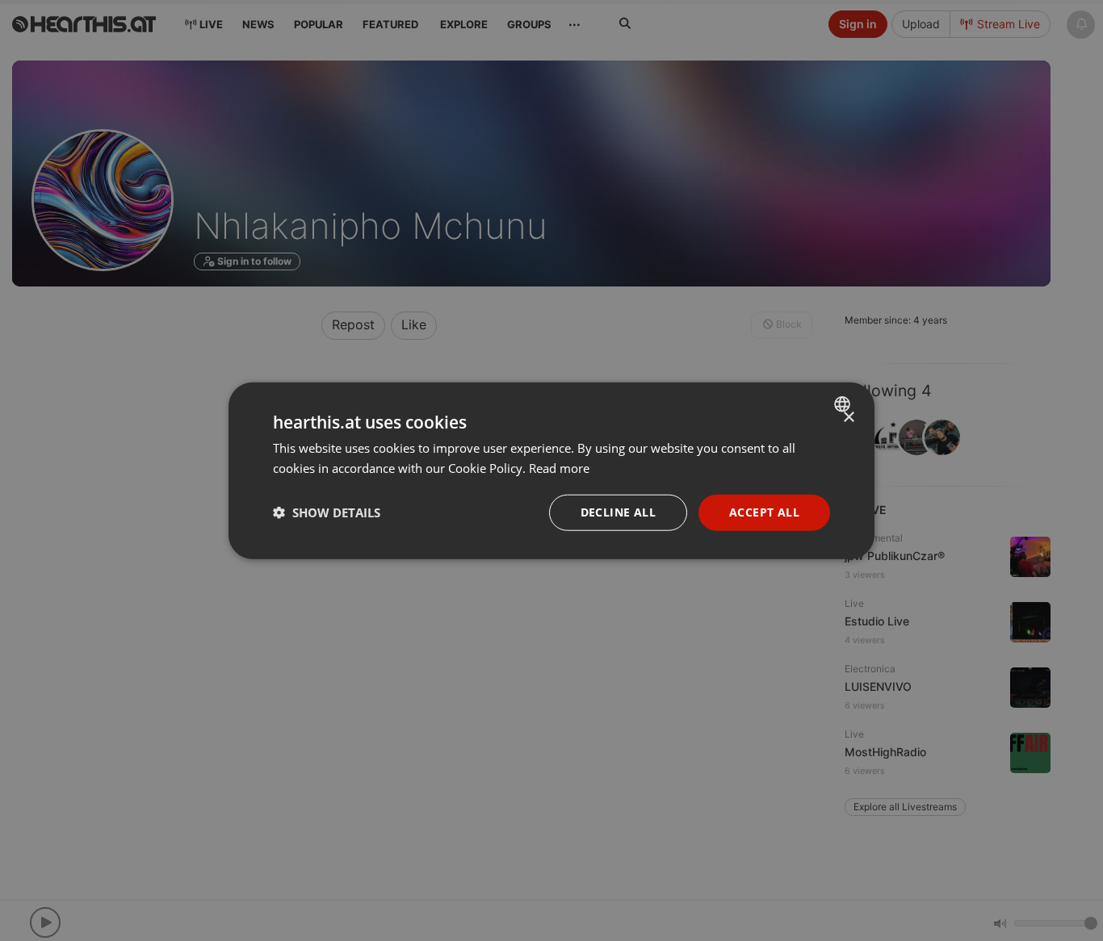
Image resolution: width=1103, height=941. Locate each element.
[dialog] (551, 471)
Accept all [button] (764, 512)
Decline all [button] (618, 512)
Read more (559, 468)
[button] (326, 512)
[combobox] (844, 404)
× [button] (848, 418)
